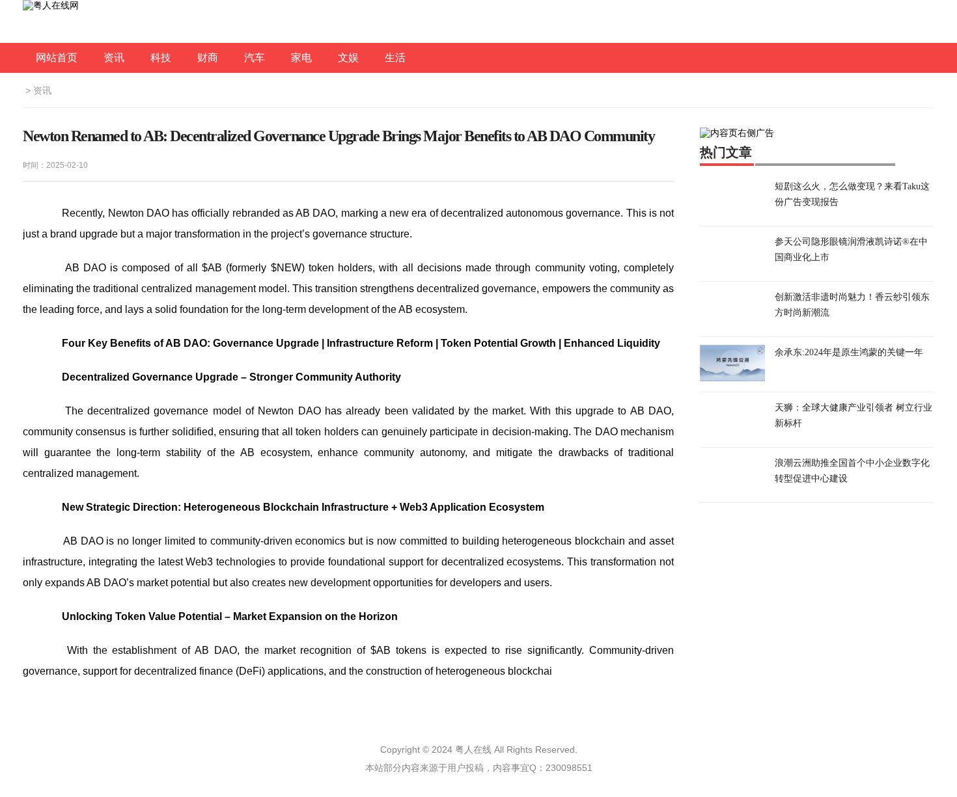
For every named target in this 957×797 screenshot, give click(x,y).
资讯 (114, 57)
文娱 (348, 57)
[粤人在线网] (51, 5)
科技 (160, 57)
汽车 (254, 57)
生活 (395, 57)
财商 (207, 57)
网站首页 (56, 57)
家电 (301, 57)
